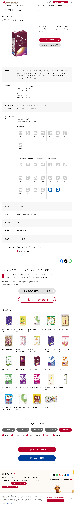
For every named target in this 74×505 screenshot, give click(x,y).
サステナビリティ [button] (41, 5)
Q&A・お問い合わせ (60, 2)
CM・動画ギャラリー (15, 477)
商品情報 (4, 477)
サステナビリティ (6, 480)
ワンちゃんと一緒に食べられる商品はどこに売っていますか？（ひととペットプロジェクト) (28, 275)
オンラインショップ (18, 483)
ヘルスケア (48, 435)
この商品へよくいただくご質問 (50, 45)
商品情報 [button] (9, 5)
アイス (51, 429)
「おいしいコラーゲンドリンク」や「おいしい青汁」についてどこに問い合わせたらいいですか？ (30, 277)
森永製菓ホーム (7, 474)
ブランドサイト (50, 39)
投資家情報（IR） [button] (61, 5)
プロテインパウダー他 (34, 435)
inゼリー (7, 435)
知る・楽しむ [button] (30, 5)
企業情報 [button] (51, 5)
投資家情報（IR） (26, 480)
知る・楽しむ (36, 477)
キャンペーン (26, 477)
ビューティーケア (60, 435)
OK (55, 500)
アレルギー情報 (37, 458)
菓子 (23, 429)
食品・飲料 (37, 429)
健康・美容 (65, 429)
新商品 (8, 429)
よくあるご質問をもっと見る (37, 291)
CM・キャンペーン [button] (19, 5)
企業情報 (16, 480)
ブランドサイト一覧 (37, 449)
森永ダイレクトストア (25, 251)
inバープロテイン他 (19, 435)
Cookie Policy (9, 503)
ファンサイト (10, 486)
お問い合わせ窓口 (39, 300)
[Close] (71, 498)
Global (47, 2)
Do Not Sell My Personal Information (55, 497)
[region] (37, 499)
